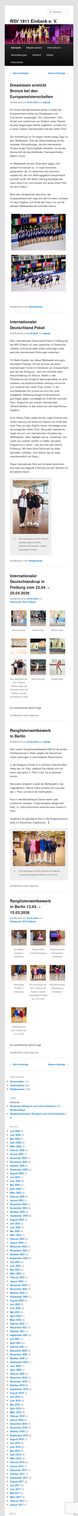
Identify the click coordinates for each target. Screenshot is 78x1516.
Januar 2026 (16, 1154)
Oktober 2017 (17, 1474)
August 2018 (17, 1439)
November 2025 (18, 1162)
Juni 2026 (15, 1135)
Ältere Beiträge (19, 73)
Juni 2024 (15, 1227)
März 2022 (15, 1319)
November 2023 (18, 1250)
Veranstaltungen (19, 54)
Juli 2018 (15, 1443)
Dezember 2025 (18, 1158)
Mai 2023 (15, 1269)
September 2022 (19, 1296)
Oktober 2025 (17, 1165)
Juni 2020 (15, 1366)
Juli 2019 (15, 1396)
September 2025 (19, 1169)
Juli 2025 (15, 1177)
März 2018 (15, 1458)
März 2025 (15, 1192)
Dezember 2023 (18, 1246)
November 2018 (18, 1427)
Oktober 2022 (17, 1292)
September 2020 (19, 1362)
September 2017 (19, 1477)
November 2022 (18, 1289)
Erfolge (49, 54)
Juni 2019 (15, 1400)
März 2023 (15, 1273)
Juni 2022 (15, 1308)
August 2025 (17, 1173)
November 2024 (18, 1208)
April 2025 (15, 1189)
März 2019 (15, 1412)
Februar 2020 (17, 1373)
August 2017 (17, 1481)
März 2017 (15, 1497)
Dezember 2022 (18, 1285)
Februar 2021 (17, 1346)
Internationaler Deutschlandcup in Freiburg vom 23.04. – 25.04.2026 (30, 584)
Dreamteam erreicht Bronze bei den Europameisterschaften (31, 90)
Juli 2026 (15, 1131)
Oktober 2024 (17, 1211)
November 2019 (18, 1381)
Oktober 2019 (17, 1385)
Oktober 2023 (17, 1254)
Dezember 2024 (18, 1204)
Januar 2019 (16, 1420)
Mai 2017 (15, 1493)
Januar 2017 (16, 1504)
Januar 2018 (16, 1466)
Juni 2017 (15, 1489)
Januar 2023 (16, 1281)
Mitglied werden (34, 47)
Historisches (17, 62)
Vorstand (36, 54)
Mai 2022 (15, 1312)
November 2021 (18, 1327)
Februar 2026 (17, 1150)
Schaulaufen (17, 1081)
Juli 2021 (15, 1339)
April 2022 (15, 1316)
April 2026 (15, 1142)
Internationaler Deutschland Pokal (27, 324)
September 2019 (19, 1389)
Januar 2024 (16, 1242)
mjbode (46, 102)
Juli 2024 (15, 1223)
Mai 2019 (15, 1404)
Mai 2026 (15, 1138)
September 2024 (19, 1215)
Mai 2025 (15, 1185)
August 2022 (17, 1300)
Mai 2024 (15, 1231)
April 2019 (15, 1408)
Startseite (16, 47)
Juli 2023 (15, 1262)
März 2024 (15, 1235)
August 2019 (17, 1393)
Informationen (54, 47)
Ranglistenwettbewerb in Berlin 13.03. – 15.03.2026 (30, 906)
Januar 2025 (16, 1200)
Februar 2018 (17, 1462)
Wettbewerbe (35, 306)
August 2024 (17, 1219)
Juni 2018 (15, 1447)
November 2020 (18, 1354)
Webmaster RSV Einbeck (23, 602)
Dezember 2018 (18, 1423)
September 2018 (19, 1435)
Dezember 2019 (18, 1377)
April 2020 (15, 1369)
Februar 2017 (17, 1501)
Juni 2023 (15, 1265)
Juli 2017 (15, 1485)
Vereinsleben (17, 1085)
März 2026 (15, 1146)
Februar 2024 (17, 1238)
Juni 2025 (15, 1181)
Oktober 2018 (17, 1431)
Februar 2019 (17, 1416)
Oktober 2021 (17, 1331)
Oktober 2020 (17, 1358)
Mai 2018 (15, 1450)
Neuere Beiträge (58, 73)
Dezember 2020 (18, 1350)
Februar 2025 (17, 1196)
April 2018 (15, 1454)
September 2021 (19, 1335)
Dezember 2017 (18, 1470)
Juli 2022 (15, 1304)
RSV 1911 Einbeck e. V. (33, 21)
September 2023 (19, 1258)
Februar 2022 (17, 1323)
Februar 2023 (17, 1277)
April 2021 (15, 1343)
